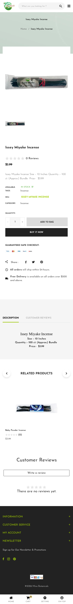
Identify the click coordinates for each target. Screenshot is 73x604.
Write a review (36, 473)
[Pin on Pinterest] (42, 262)
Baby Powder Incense (15, 430)
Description (11, 318)
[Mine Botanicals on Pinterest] (14, 559)
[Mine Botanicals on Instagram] (8, 559)
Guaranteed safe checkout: (22, 245)
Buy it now (36, 232)
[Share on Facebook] (26, 262)
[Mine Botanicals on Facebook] (3, 559)
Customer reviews (38, 318)
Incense (24, 190)
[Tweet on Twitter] (34, 262)
